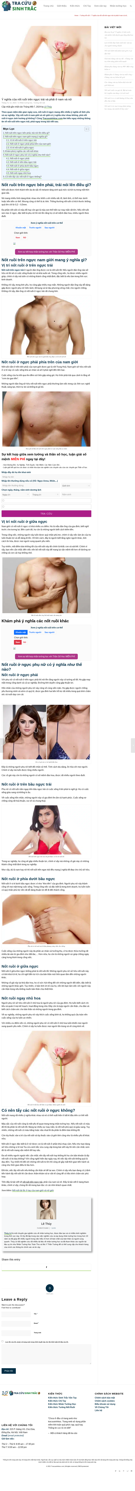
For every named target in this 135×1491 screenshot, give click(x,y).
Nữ (24, 238)
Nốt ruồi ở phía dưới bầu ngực (24, 166)
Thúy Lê (8, 1233)
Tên (36, 1314)
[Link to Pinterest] (124, 1471)
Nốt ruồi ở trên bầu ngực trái (23, 162)
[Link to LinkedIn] (120, 1471)
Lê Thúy (48, 107)
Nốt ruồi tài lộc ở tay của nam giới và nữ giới (33, 1190)
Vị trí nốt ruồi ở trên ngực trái (23, 140)
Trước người (35, 228)
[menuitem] (130, 6)
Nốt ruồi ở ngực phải (19, 158)
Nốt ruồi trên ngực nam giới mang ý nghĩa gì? (26, 137)
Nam (18, 238)
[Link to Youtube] (131, 1471)
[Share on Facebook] (46, 1267)
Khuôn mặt (21, 228)
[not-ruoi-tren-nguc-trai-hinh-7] (46, 61)
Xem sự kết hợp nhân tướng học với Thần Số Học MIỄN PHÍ (46, 252)
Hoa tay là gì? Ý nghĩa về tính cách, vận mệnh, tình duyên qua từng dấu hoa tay (119, 35)
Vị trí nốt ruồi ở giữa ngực (22, 147)
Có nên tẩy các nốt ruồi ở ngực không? (23, 177)
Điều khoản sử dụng (105, 1404)
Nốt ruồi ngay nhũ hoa (20, 173)
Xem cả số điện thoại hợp (16, 507)
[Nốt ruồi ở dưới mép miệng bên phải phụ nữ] (133, 745)
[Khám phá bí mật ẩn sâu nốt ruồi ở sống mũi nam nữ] (2, 745)
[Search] (130, 6)
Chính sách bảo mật (105, 1398)
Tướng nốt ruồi (39, 103)
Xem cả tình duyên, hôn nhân (18, 501)
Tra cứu (46, 513)
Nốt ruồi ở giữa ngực (20, 169)
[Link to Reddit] (127, 1471)
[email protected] (16, 1435)
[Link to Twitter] (116, 1471)
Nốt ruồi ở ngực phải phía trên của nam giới (30, 144)
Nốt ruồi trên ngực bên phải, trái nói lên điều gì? (27, 133)
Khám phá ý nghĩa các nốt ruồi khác (21, 151)
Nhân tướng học (26, 103)
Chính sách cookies (105, 1401)
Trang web (37, 1332)
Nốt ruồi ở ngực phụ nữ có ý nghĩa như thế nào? (27, 155)
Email (36, 1323)
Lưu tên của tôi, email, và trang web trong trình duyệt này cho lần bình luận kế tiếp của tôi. (36, 1342)
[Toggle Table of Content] (85, 129)
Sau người (49, 228)
